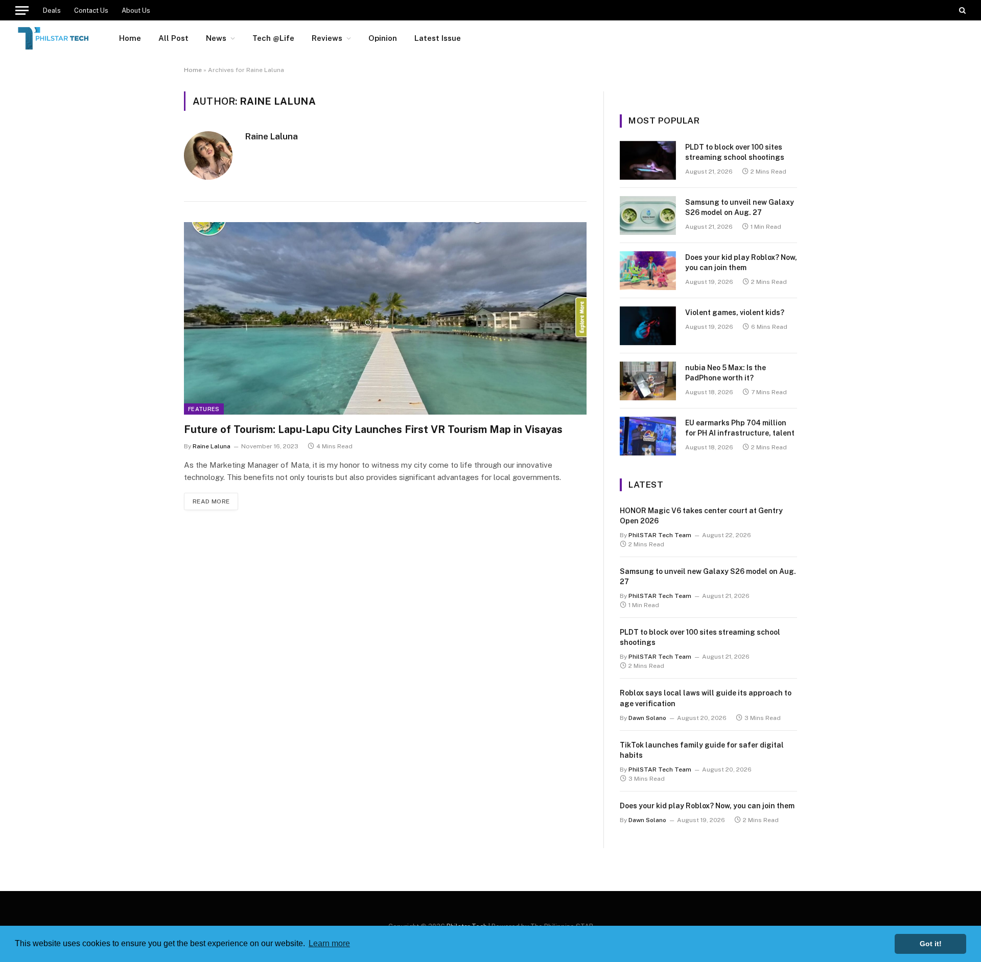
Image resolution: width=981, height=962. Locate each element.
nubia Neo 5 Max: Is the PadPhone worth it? (725, 373)
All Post (173, 38)
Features (204, 409)
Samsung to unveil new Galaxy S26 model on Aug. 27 (739, 207)
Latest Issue (437, 38)
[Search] (961, 10)
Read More (211, 501)
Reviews (327, 38)
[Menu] (22, 10)
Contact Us (91, 10)
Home (130, 38)
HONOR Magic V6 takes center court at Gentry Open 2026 (701, 516)
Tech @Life (273, 38)
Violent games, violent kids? (734, 312)
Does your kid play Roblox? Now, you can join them (741, 262)
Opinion (382, 38)
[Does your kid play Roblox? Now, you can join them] (648, 270)
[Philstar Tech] (53, 38)
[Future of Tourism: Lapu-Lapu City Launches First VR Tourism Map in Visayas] (385, 318)
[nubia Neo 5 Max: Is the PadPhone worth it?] (648, 381)
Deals (52, 10)
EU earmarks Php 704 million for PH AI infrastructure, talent (740, 428)
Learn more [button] (329, 943)
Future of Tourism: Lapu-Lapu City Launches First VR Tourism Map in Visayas (374, 429)
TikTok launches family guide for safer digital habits (702, 750)
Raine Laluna (271, 136)
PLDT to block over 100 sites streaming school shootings (734, 152)
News (216, 38)
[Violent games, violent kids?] (648, 325)
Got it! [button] (931, 944)
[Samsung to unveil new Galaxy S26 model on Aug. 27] (648, 215)
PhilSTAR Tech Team (659, 535)
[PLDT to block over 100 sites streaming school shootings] (648, 160)
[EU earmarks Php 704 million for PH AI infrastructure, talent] (648, 436)
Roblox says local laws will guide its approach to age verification (705, 698)
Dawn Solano (647, 718)
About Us (136, 10)
